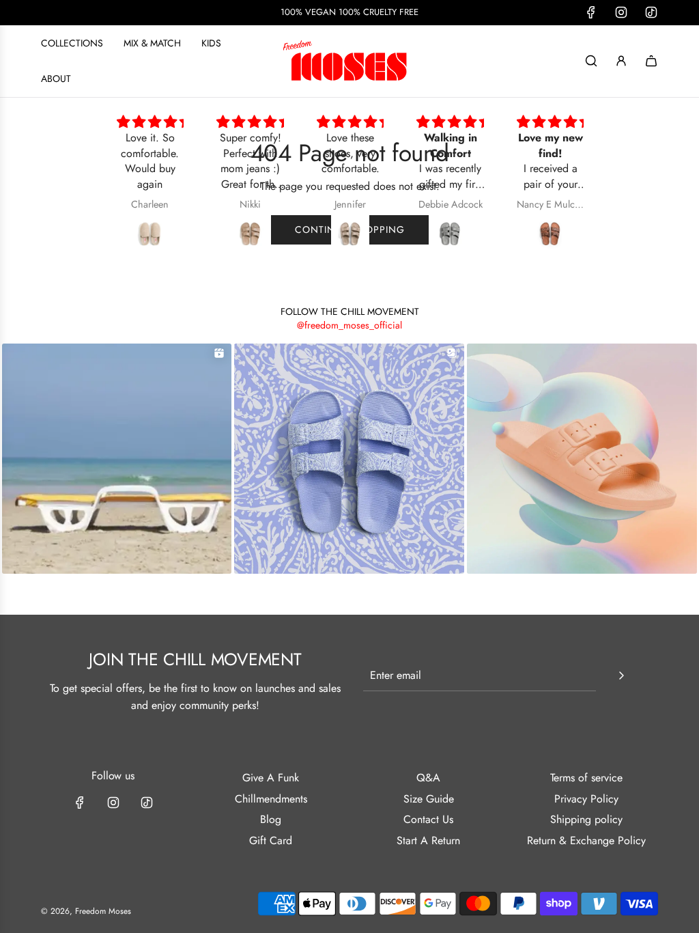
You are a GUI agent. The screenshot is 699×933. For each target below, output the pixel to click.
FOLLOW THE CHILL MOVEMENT (350, 311)
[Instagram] (113, 803)
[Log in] (621, 61)
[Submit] (621, 675)
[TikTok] (147, 803)
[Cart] (651, 61)
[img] (152, 122)
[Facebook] (80, 803)
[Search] (591, 61)
